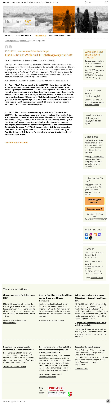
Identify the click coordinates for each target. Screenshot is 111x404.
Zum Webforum (81, 368)
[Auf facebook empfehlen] (6, 46)
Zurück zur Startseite (16, 142)
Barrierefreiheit (27, 2)
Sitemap (48, 2)
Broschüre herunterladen (15, 366)
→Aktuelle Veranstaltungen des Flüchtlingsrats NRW (94, 119)
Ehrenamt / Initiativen (60, 36)
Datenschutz (39, 2)
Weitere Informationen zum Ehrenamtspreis (14, 321)
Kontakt (6, 2)
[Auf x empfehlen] (10, 46)
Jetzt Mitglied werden (94, 201)
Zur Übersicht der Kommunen (51, 320)
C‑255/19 (50, 60)
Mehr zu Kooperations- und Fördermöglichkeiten (50, 375)
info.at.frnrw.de (97, 278)
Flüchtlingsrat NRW (12, 41)
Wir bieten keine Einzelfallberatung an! (94, 54)
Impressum (15, 2)
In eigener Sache (24, 36)
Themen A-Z (40, 36)
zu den (94, 159)
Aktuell (9, 36)
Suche (55, 2)
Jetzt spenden (94, 209)
